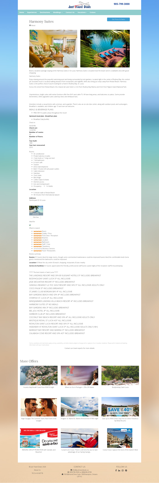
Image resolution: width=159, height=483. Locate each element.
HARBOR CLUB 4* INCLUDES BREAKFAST (47, 314)
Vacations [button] (81, 12)
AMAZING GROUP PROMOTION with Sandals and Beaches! (38, 451)
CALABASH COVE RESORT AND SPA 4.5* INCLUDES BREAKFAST (57, 333)
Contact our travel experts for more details (80, 348)
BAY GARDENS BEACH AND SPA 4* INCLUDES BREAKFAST (54, 294)
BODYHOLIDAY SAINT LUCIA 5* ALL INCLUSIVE (49, 278)
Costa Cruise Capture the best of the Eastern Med (120, 450)
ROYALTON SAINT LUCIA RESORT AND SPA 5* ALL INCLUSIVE (56, 323)
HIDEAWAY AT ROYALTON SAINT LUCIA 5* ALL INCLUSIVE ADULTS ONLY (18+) (63, 326)
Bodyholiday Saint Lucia (120, 387)
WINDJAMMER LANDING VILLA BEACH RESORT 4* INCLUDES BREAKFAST (61, 301)
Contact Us (70, 12)
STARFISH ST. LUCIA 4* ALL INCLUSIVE (46, 298)
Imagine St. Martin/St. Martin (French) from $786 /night (79, 419)
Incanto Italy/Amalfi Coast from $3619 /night (38, 387)
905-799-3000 (122, 4)
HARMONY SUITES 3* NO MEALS (43, 304)
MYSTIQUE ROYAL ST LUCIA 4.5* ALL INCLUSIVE (50, 320)
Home (21, 12)
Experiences (32, 12)
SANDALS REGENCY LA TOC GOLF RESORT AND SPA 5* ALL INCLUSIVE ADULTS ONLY (66, 285)
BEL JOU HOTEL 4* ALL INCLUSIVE (44, 310)
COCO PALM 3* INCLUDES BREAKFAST (46, 288)
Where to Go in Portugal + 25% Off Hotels (79, 387)
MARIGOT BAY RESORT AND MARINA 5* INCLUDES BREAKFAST (57, 330)
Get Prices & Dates (118, 19)
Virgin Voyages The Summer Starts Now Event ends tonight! (38, 420)
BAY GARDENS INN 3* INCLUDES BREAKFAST (49, 307)
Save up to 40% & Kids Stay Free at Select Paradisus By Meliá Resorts (120, 420)
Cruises (93, 12)
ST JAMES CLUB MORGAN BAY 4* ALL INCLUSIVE (50, 291)
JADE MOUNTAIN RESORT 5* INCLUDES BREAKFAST (52, 282)
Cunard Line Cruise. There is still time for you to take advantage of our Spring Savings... (79, 451)
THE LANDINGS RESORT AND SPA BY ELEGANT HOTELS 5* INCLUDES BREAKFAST (65, 275)
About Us (37, 470)
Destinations (45, 12)
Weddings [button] (57, 12)
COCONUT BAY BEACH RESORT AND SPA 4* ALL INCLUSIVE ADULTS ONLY (62, 317)
